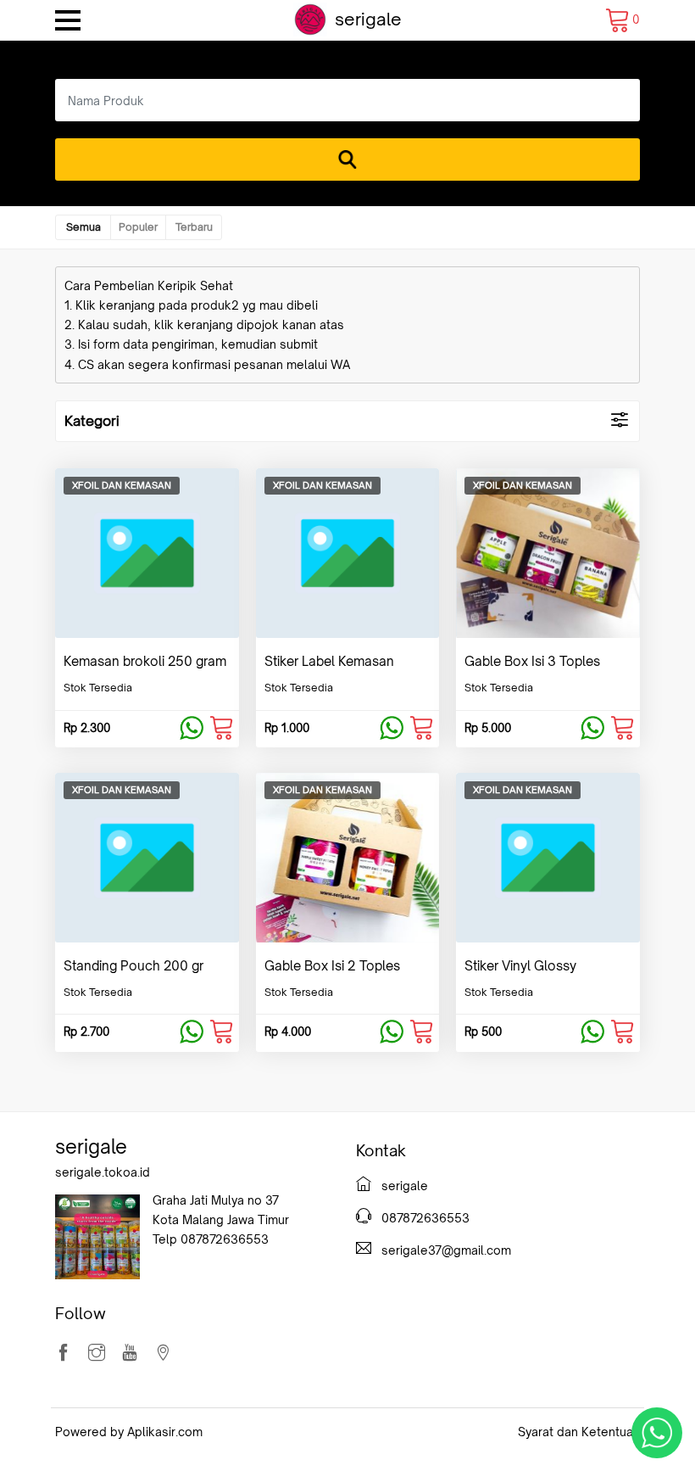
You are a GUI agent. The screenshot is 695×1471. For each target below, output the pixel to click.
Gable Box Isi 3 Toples (532, 661)
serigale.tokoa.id (102, 1172)
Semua (83, 227)
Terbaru (194, 227)
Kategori (92, 420)
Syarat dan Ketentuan (579, 1431)
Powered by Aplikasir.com (129, 1431)
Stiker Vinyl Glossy (520, 966)
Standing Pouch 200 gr (133, 966)
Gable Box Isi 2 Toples (332, 966)
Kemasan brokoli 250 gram (145, 661)
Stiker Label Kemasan (329, 661)
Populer (138, 227)
